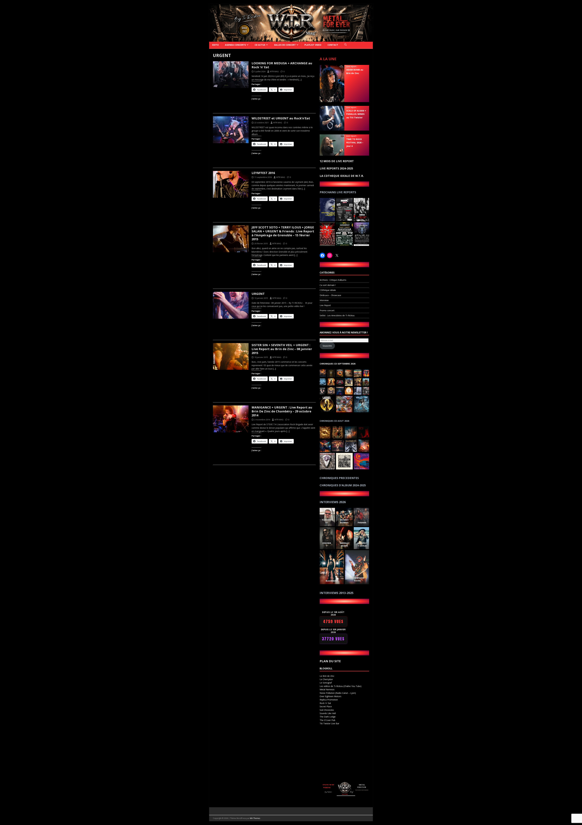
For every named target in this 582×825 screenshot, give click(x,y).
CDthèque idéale (328, 290)
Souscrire (327, 345)
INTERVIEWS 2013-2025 (336, 593)
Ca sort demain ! (328, 285)
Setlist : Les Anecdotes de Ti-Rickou (337, 315)
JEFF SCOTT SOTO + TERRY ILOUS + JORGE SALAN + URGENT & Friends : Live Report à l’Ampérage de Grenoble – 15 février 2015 (283, 233)
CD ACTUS (260, 44)
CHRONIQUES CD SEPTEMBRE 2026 (337, 363)
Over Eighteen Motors (330, 696)
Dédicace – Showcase (330, 295)
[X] (337, 255)
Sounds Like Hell (328, 713)
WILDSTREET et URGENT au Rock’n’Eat (281, 118)
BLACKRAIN (331, 580)
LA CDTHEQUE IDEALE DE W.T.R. (342, 176)
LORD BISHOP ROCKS (357, 579)
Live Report (325, 305)
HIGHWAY (326, 544)
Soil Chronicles (327, 710)
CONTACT (333, 44)
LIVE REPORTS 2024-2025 (336, 168)
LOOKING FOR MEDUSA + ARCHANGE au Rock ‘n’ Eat (282, 65)
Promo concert (327, 310)
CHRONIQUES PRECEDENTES (339, 478)
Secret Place (326, 706)
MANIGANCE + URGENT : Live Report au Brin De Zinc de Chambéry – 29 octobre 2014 (282, 411)
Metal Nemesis (327, 689)
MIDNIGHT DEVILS (361, 544)
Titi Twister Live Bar (329, 723)
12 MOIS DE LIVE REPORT (337, 161)
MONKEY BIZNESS (344, 521)
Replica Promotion (329, 699)
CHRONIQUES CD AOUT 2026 (334, 420)
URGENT (258, 294)
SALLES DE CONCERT (285, 44)
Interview (324, 300)
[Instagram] (329, 255)
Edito (215, 44)
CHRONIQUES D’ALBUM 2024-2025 (343, 485)
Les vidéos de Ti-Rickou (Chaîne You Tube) (340, 686)
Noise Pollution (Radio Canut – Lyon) (338, 693)
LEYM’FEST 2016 (263, 173)
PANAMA (362, 522)
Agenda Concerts (235, 44)
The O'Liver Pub (327, 720)
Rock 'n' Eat (325, 703)
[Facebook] (322, 255)
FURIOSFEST (326, 521)
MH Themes (255, 818)
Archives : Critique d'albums (333, 279)
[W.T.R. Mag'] (291, 39)
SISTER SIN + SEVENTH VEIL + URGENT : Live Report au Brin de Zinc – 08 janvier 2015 (282, 349)
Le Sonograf (326, 682)
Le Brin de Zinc (327, 676)
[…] (299, 79)
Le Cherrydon (326, 679)
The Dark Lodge (328, 716)
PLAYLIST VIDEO (312, 44)
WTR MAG (274, 71)
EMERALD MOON (344, 544)
